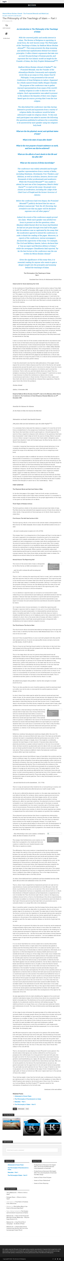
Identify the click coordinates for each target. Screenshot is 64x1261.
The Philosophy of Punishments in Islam (28, 1099)
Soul (27, 1109)
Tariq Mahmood (11, 1192)
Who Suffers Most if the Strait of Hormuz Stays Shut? (16, 1207)
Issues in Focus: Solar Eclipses (42, 1177)
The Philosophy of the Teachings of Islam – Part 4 (52, 1126)
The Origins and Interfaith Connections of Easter (17, 1212)
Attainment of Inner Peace (23, 1096)
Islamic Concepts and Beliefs (11, 15)
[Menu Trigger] (1, 1)
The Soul (11, 1123)
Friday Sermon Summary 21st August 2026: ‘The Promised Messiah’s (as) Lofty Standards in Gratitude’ (45, 1166)
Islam (26, 1122)
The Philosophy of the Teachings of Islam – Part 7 (32, 1128)
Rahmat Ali (9, 1215)
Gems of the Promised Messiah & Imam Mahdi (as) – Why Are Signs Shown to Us (17, 1217)
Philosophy (21, 1109)
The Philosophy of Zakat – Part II (25, 1104)
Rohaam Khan (10, 1197)
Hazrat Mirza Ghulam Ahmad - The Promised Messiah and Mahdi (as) (25, 13)
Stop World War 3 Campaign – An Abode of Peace (16, 1222)
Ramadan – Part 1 (20, 1101)
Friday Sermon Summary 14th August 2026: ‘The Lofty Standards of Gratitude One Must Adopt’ (45, 1172)
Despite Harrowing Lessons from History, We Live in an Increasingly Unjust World (17, 1228)
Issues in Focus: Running (41, 1183)
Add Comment (6, 28)
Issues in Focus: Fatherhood (42, 1180)
